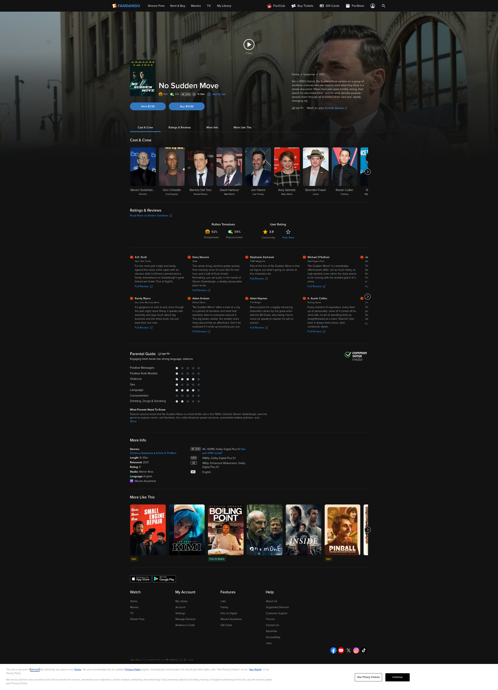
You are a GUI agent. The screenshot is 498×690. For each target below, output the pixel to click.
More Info (212, 127)
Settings (180, 613)
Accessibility (273, 637)
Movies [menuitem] (196, 6)
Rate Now (288, 237)
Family (224, 607)
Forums (270, 619)
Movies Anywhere (231, 619)
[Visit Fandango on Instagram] (356, 650)
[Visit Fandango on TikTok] (363, 650)
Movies (134, 607)
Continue (397, 677)
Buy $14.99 (186, 106)
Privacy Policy (133, 669)
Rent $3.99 (147, 106)
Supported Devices (277, 607)
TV (131, 613)
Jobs (269, 643)
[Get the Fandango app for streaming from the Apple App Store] (140, 578)
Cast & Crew (145, 127)
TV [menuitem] (209, 6)
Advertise (271, 631)
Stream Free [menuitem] (156, 6)
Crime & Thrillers (166, 453)
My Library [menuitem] (224, 6)
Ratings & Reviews (179, 127)
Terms (77, 669)
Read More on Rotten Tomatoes (149, 215)
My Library (181, 601)
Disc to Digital (229, 613)
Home (133, 601)
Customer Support (276, 613)
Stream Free (137, 619)
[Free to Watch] (226, 529)
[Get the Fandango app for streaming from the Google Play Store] (164, 578)
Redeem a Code (185, 625)
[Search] (383, 6)
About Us (271, 601)
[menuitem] (329, 6)
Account (180, 607)
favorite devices (334, 108)
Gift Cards (226, 625)
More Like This (243, 127)
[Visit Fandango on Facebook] (333, 650)
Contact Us (272, 625)
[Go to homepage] (126, 6)
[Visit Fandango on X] (348, 650)
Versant (35, 669)
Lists (223, 601)
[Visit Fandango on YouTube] (341, 650)
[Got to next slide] (367, 171)
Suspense (147, 453)
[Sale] (148, 529)
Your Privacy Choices (368, 677)
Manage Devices (185, 619)
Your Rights (255, 669)
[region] (249, 677)
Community (268, 237)
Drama (134, 453)
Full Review (142, 286)
